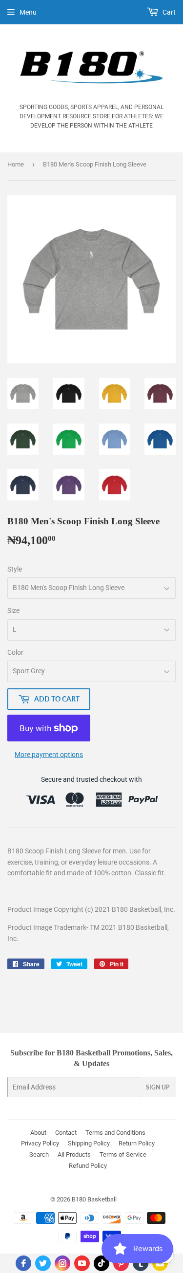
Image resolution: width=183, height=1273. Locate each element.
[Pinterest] (121, 1263)
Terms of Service (123, 1154)
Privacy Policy (40, 1143)
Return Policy (137, 1143)
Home (15, 164)
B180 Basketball (94, 1199)
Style (14, 569)
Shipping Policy (89, 1143)
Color (15, 652)
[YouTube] (82, 1263)
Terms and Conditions (115, 1132)
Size (13, 610)
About (38, 1132)
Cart (168, 12)
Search (39, 1154)
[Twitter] (43, 1263)
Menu (28, 12)
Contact (66, 1132)
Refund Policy (88, 1165)
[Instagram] (62, 1263)
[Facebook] (23, 1263)
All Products (74, 1154)
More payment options (49, 754)
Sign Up (157, 1087)
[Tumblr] (140, 1263)
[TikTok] (101, 1263)
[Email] (160, 1263)
